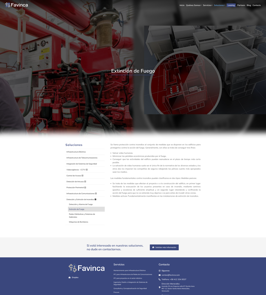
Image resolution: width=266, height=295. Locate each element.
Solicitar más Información (165, 247)
